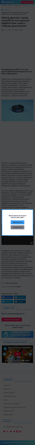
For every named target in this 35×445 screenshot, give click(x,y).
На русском (17, 227)
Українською (17, 222)
